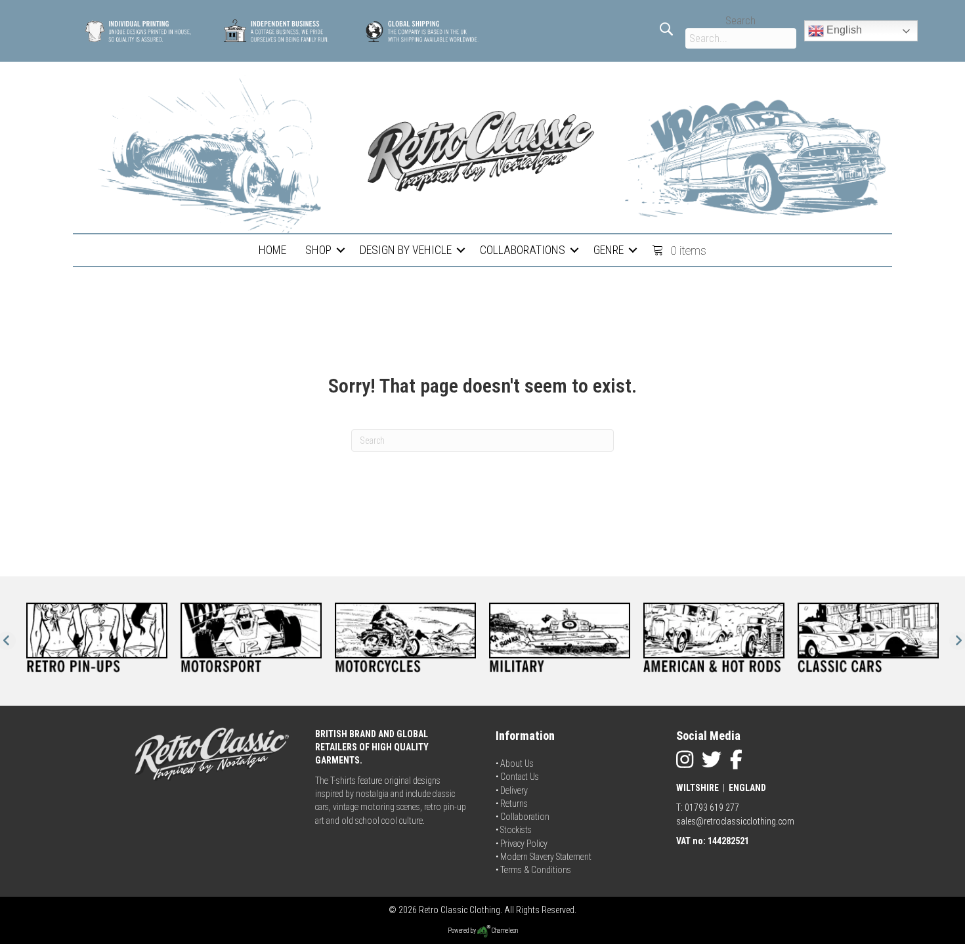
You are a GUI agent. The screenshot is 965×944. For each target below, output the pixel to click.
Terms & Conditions (535, 870)
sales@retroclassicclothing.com (735, 821)
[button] (341, 250)
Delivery (514, 790)
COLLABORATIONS (522, 250)
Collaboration (524, 816)
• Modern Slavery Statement (543, 856)
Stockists (516, 830)
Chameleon (504, 930)
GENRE (608, 250)
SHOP (318, 250)
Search (740, 20)
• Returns (512, 803)
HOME (272, 250)
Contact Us (519, 776)
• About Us (515, 763)
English (843, 29)
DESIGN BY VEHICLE (406, 250)
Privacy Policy (523, 843)
